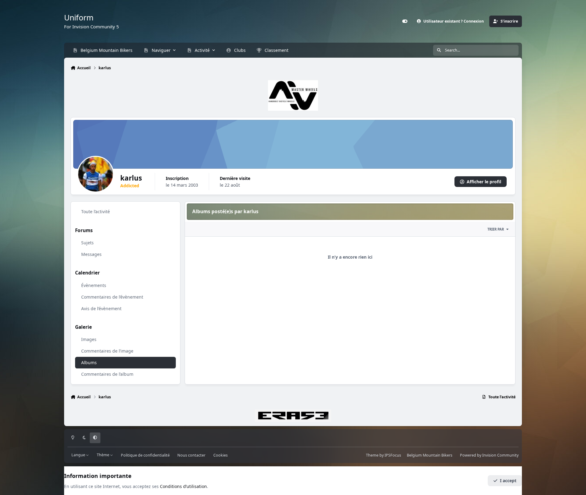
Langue (78, 454)
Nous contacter (191, 454)
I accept (508, 480)
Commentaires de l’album (107, 374)
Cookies (220, 454)
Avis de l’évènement (101, 308)
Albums (89, 362)
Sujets (87, 243)
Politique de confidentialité (145, 454)
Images (88, 339)
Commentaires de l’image (107, 351)
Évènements (93, 285)
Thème (103, 454)
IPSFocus (393, 454)
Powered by (489, 454)
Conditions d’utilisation (183, 486)
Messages (91, 254)
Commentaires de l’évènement (112, 297)
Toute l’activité (95, 211)
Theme (372, 454)
